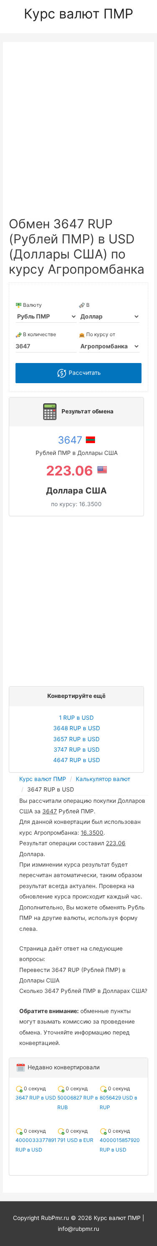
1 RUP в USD (76, 717)
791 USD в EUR (75, 1140)
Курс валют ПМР (78, 13)
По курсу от (100, 334)
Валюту (32, 305)
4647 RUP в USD (76, 760)
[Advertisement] (78, 133)
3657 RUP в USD (76, 739)
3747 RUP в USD (77, 749)
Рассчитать (84, 372)
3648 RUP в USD (76, 728)
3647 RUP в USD (35, 1097)
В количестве (39, 334)
